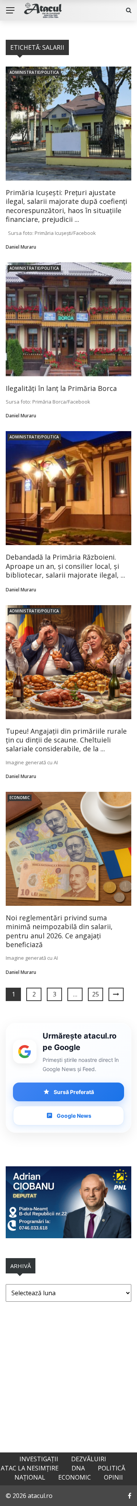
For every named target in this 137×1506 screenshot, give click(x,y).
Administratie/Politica (34, 72)
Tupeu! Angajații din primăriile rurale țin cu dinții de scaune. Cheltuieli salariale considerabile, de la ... (66, 740)
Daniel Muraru (21, 247)
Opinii (113, 1477)
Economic (20, 797)
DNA (78, 1468)
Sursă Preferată (74, 1092)
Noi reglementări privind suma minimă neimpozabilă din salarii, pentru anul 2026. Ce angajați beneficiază (59, 931)
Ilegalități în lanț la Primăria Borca (61, 388)
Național (29, 1477)
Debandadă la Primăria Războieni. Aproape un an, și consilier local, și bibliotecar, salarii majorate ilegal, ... (65, 566)
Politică (111, 1468)
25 (95, 994)
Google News (74, 1115)
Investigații (38, 1459)
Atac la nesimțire (30, 1468)
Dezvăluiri (88, 1459)
